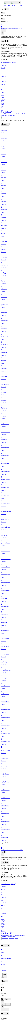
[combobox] (4, 975)
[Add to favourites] (2, 33)
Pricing (22, 5)
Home (2, 97)
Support (3, 110)
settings (5, 1014)
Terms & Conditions (6, 114)
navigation (5, 946)
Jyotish (18, 5)
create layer (5, 1009)
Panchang (14, 5)
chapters (5, 124)
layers (4, 981)
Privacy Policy (14, 114)
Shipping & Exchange (9, 115)
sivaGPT (3, 5)
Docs (2, 107)
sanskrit (3, 41)
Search (6, 5)
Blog (2, 106)
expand (2, 1019)
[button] (14, 33)
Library (10, 5)
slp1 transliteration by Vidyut (8, 62)
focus (2, 1016)
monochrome (4, 1018)
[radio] (1, 990)
